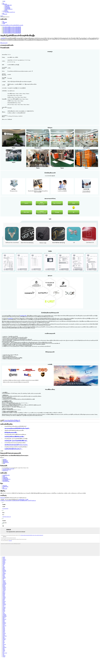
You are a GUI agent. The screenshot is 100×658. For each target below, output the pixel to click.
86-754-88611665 (5, 468)
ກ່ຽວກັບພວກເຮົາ (5, 11)
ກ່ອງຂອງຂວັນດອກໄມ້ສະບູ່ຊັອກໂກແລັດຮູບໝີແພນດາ (11, 421)
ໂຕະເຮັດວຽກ (33, 500)
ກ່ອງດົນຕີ (29, 500)
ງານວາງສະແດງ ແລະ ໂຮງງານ (10, 12)
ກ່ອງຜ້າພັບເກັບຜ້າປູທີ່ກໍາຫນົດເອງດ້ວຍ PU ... (14, 448)
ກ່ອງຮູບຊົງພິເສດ (7, 8)
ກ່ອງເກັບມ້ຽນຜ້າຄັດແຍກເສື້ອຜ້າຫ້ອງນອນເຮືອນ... (15, 436)
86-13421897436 (11, 468)
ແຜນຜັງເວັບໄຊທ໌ (21, 499)
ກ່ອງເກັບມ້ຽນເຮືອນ (23, 315)
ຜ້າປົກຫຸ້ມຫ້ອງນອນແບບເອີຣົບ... (11, 432)
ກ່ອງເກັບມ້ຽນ (10, 318)
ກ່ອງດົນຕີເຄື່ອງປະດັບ (8, 5)
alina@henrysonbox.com (6, 469)
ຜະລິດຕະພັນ (4, 4)
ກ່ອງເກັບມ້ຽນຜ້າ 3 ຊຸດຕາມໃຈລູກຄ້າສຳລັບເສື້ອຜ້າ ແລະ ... (16, 440)
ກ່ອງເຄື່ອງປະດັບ (7, 7)
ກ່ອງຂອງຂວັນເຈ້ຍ (8, 500)
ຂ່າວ (3, 13)
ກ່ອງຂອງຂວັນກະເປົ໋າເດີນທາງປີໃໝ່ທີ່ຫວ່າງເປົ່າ (12, 420)
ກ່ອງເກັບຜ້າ (3, 38)
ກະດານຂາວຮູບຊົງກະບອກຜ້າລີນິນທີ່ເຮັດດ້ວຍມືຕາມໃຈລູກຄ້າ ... (17, 428)
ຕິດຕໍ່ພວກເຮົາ (4, 14)
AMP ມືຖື (26, 499)
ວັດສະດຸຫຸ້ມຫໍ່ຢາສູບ (5, 481)
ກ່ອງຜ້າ (6, 10)
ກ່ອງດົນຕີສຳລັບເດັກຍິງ (23, 500)
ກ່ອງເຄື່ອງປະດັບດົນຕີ (15, 500)
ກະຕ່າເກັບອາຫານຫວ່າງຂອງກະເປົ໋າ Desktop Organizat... (16, 444)
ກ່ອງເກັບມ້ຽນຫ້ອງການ (8, 9)
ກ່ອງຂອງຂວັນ (7, 6)
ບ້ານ (3, 3)
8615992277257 (5, 470)
